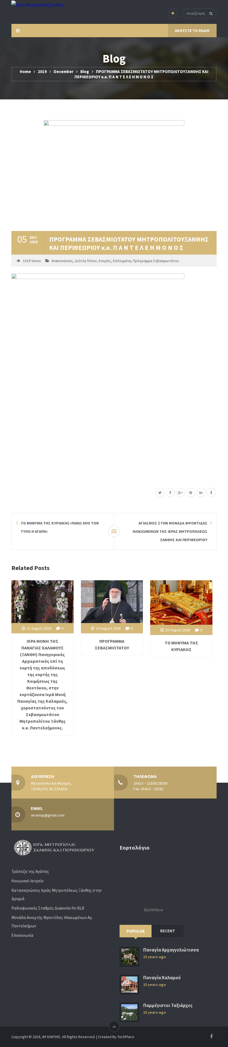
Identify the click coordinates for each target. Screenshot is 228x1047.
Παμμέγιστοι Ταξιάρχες (167, 1005)
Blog (84, 71)
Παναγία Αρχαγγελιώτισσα (171, 950)
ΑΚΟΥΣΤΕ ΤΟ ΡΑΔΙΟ (192, 30)
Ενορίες (105, 260)
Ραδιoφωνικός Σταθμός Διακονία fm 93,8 (47, 908)
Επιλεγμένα (122, 260)
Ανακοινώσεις (62, 260)
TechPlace (125, 1036)
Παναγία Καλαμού (162, 978)
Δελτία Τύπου (86, 260)
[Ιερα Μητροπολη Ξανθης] (37, 4)
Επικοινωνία (22, 935)
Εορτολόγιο (153, 909)
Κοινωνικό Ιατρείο (27, 880)
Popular (136, 931)
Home (25, 71)
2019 (42, 71)
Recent (167, 930)
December (63, 71)
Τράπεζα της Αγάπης (30, 871)
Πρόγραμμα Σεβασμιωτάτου (156, 260)
